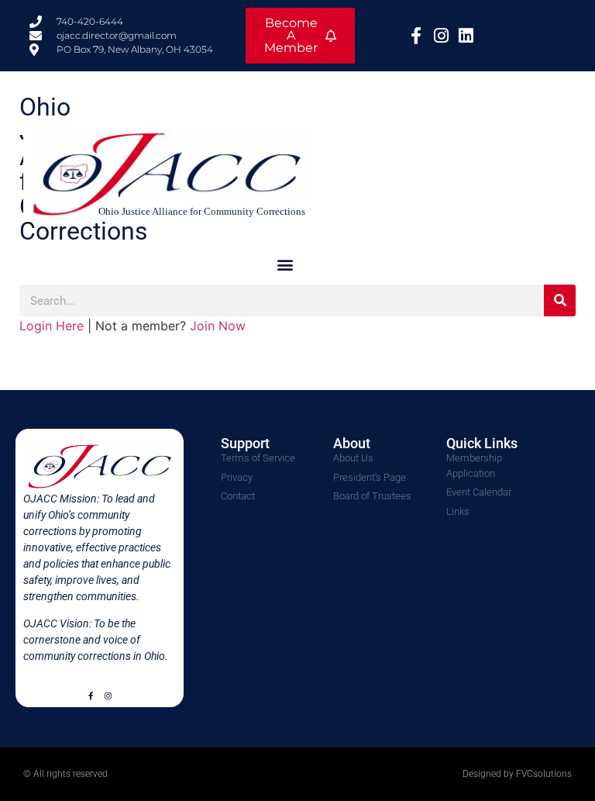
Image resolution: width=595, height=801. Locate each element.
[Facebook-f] (91, 695)
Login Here (51, 325)
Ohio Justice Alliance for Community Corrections (201, 211)
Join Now (218, 325)
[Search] (560, 300)
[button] (285, 264)
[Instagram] (108, 695)
